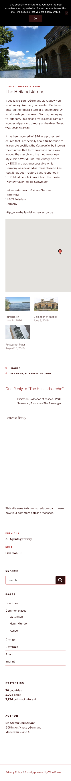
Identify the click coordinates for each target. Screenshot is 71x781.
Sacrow (46, 373)
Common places (15, 610)
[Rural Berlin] (17, 304)
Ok (35, 18)
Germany (17, 373)
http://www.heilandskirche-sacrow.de (29, 212)
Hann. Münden (19, 623)
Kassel (14, 630)
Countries (11, 603)
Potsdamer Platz (15, 344)
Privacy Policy (13, 772)
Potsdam (32, 373)
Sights (16, 368)
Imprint (10, 661)
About (9, 654)
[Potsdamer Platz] (17, 332)
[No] (66, 13)
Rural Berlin (12, 316)
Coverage (11, 647)
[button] (60, 252)
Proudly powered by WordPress (43, 772)
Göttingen (16, 616)
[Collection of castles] (46, 304)
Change (10, 639)
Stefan (34, 86)
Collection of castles (45, 316)
